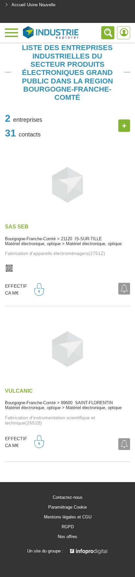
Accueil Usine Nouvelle (33, 4)
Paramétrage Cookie (67, 507)
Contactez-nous (68, 497)
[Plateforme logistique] (9, 268)
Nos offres (67, 536)
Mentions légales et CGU (67, 517)
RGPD (68, 527)
